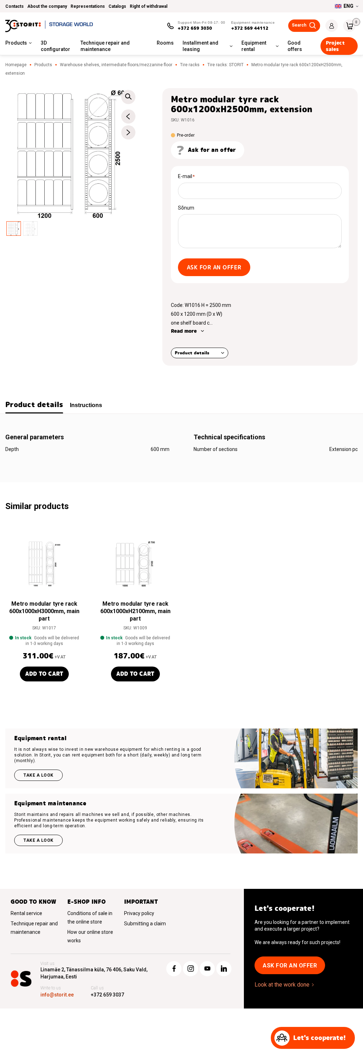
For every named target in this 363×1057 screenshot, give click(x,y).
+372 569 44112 (249, 28)
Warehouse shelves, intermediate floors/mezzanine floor (116, 64)
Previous (128, 116)
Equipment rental (253, 46)
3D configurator (55, 46)
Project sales (335, 46)
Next (128, 132)
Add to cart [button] (44, 674)
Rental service (26, 913)
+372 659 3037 (107, 995)
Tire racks (190, 64)
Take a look (38, 775)
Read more (184, 331)
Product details (192, 353)
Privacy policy (139, 913)
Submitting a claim (145, 923)
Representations (88, 6)
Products (16, 43)
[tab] (34, 405)
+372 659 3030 (195, 28)
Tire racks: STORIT (225, 64)
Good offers (294, 46)
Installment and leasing (200, 46)
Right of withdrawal (148, 6)
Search (299, 25)
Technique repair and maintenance (105, 46)
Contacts (14, 6)
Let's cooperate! (319, 1037)
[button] (128, 97)
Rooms (165, 43)
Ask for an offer (214, 267)
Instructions (86, 405)
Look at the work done (282, 984)
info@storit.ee (57, 995)
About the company (47, 6)
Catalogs (117, 6)
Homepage (16, 64)
